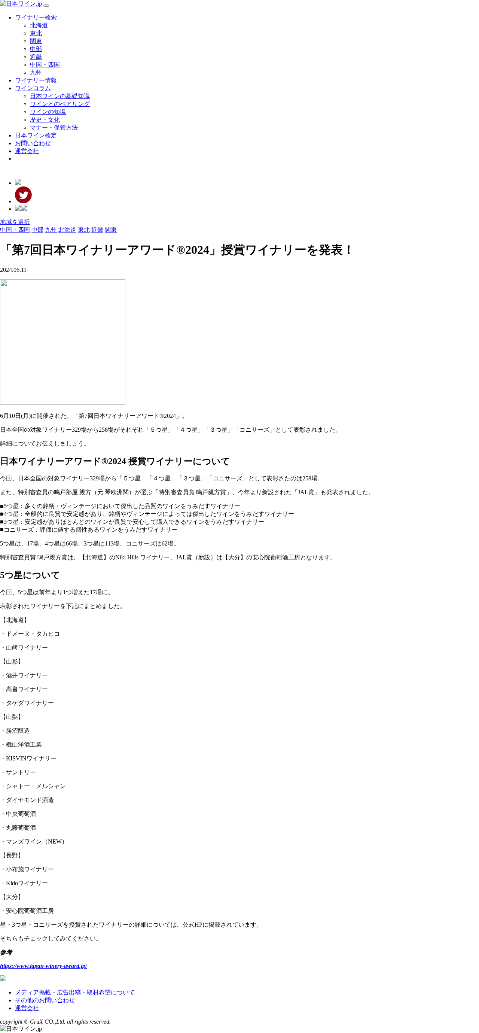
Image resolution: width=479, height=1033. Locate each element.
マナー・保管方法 (54, 127)
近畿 (36, 57)
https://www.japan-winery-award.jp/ (43, 966)
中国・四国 (45, 64)
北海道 (39, 25)
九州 (36, 72)
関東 (36, 41)
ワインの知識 (48, 112)
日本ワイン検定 (36, 135)
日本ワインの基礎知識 (60, 96)
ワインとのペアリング (60, 104)
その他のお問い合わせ (45, 1000)
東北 (36, 33)
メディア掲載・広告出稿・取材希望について (75, 992)
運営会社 (27, 151)
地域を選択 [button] (15, 222)
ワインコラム (33, 88)
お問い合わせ (33, 143)
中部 (36, 49)
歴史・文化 (45, 119)
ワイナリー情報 (36, 80)
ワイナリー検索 (36, 17)
